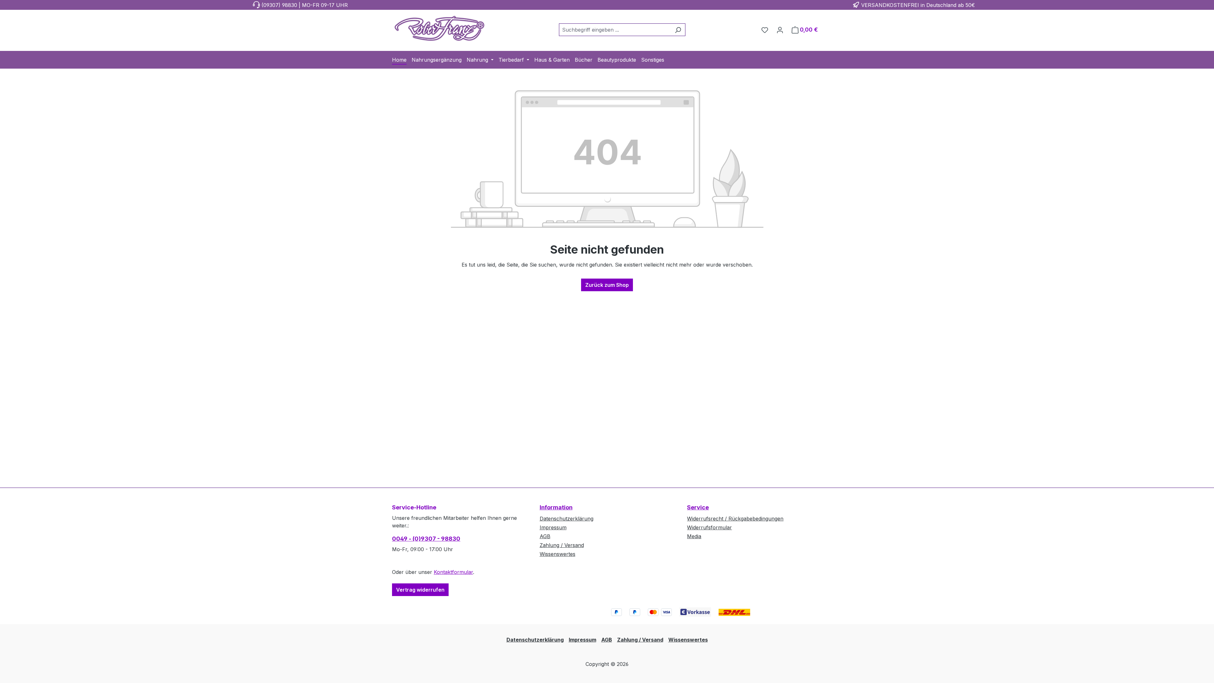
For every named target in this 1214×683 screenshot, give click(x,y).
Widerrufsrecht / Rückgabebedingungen (735, 518)
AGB (545, 536)
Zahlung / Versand (562, 545)
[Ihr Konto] (780, 29)
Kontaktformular (453, 572)
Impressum (553, 527)
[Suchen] (678, 29)
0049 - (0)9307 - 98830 (426, 538)
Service (698, 507)
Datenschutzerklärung (566, 518)
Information (556, 507)
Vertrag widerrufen (420, 590)
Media (694, 536)
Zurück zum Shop (607, 285)
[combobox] (615, 29)
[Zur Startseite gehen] (439, 28)
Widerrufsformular (709, 527)
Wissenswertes (557, 554)
